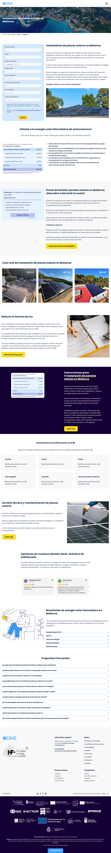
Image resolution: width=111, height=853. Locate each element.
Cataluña (89, 757)
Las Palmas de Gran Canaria (95, 744)
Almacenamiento (52, 643)
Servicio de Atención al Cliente (66, 751)
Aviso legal (89, 793)
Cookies (103, 793)
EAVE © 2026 (6, 793)
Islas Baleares (90, 747)
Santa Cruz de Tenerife (93, 741)
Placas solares (11, 34)
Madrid (88, 750)
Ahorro (48, 636)
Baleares (19, 34)
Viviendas (57, 773)
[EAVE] (8, 3)
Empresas (58, 776)
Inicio (4, 34)
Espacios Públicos (89, 780)
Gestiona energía (52, 639)
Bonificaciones (51, 646)
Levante (88, 763)
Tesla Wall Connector (90, 776)
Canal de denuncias (79, 793)
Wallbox (86, 773)
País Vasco (89, 753)
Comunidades (59, 778)
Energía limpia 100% (53, 632)
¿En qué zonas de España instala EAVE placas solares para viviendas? (29, 665)
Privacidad (97, 793)
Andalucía (89, 760)
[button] (88, 586)
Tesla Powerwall (59, 780)
